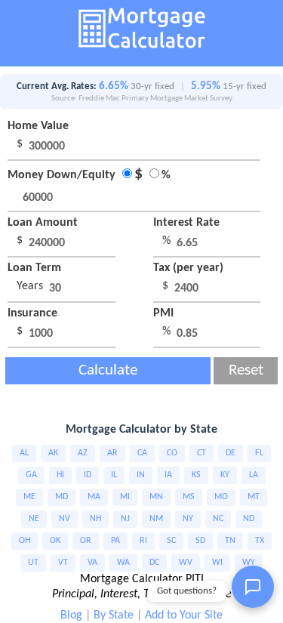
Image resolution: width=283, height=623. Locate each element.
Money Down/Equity (89, 175)
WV (185, 562)
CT (201, 453)
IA (168, 475)
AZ (83, 453)
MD (61, 496)
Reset (246, 370)
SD (200, 540)
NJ (125, 518)
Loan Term (34, 268)
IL (114, 475)
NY (188, 518)
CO (172, 453)
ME (29, 496)
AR (112, 453)
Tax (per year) (188, 268)
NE (34, 518)
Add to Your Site (184, 615)
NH (95, 518)
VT (63, 562)
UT (33, 562)
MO (221, 496)
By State (114, 615)
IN (141, 475)
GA (31, 475)
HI (60, 475)
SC (171, 540)
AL (24, 453)
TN (230, 540)
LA (253, 475)
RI (143, 540)
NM (156, 518)
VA (92, 562)
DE (230, 453)
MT (254, 496)
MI (125, 496)
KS (196, 475)
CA (142, 453)
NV (64, 518)
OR (85, 540)
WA (123, 562)
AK (53, 453)
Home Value (38, 126)
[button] (253, 587)
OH (24, 540)
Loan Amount (43, 223)
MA (94, 496)
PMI (163, 313)
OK (55, 540)
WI (217, 562)
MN (156, 496)
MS (189, 496)
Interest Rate (186, 223)
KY (224, 475)
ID (87, 475)
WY (248, 562)
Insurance (32, 313)
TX (259, 540)
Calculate (107, 370)
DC (154, 562)
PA (115, 540)
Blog (71, 615)
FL (259, 453)
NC (218, 518)
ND (248, 518)
